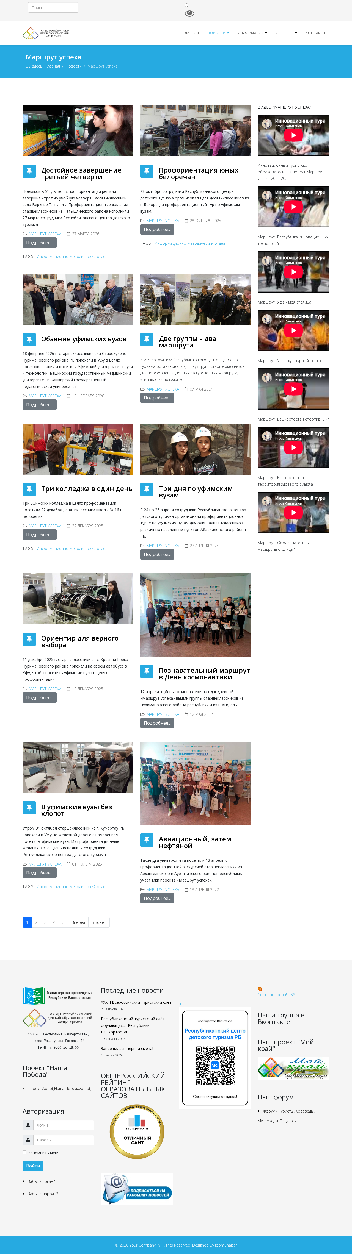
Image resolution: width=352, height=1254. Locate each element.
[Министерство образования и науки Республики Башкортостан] (58, 996)
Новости (216, 32)
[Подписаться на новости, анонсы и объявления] (137, 1189)
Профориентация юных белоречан (198, 173)
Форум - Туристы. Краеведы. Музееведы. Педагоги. (286, 1116)
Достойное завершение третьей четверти (81, 173)
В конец (99, 922)
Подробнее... (39, 243)
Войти (33, 1166)
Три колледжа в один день (87, 488)
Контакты (315, 32)
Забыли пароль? (42, 1193)
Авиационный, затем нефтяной (195, 842)
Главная (191, 32)
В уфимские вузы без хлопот (76, 810)
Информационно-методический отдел (72, 256)
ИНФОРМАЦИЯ (251, 32)
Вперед (78, 922)
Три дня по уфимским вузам (196, 491)
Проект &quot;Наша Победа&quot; (59, 1088)
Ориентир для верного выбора (80, 641)
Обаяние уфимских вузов (84, 338)
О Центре (285, 32)
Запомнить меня (43, 1152)
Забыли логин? (41, 1181)
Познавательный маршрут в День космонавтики (204, 673)
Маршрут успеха (45, 234)
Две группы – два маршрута (187, 341)
